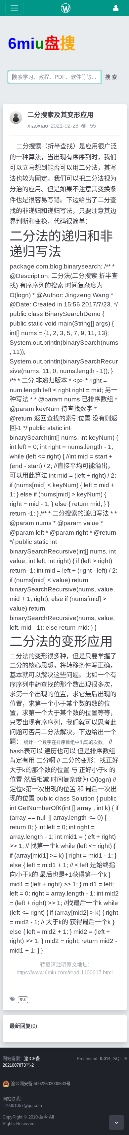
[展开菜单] (14, 8)
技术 (23, 999)
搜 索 (111, 77)
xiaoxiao (37, 126)
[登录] (116, 8)
